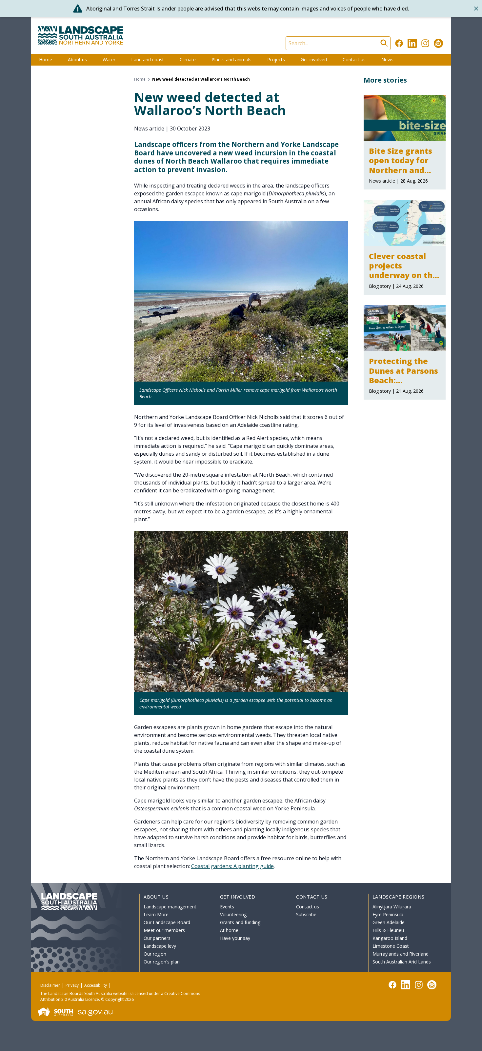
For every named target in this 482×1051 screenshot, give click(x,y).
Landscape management (170, 906)
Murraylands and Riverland (400, 954)
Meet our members (164, 930)
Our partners (157, 938)
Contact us (354, 59)
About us (77, 59)
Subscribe (306, 914)
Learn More (156, 914)
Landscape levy (160, 946)
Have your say (235, 938)
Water (109, 59)
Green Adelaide (388, 922)
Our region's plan (162, 962)
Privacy (72, 985)
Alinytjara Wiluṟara (391, 906)
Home (45, 59)
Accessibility (95, 985)
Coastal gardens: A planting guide (232, 866)
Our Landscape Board (167, 922)
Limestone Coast (390, 946)
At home (229, 930)
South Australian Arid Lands (401, 962)
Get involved (314, 59)
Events (227, 906)
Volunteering (233, 914)
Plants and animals (231, 59)
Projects (276, 59)
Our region (155, 954)
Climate (188, 59)
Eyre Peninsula (387, 914)
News (387, 59)
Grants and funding (240, 922)
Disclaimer (50, 985)
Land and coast (147, 59)
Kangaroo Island (389, 938)
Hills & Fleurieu (388, 930)
